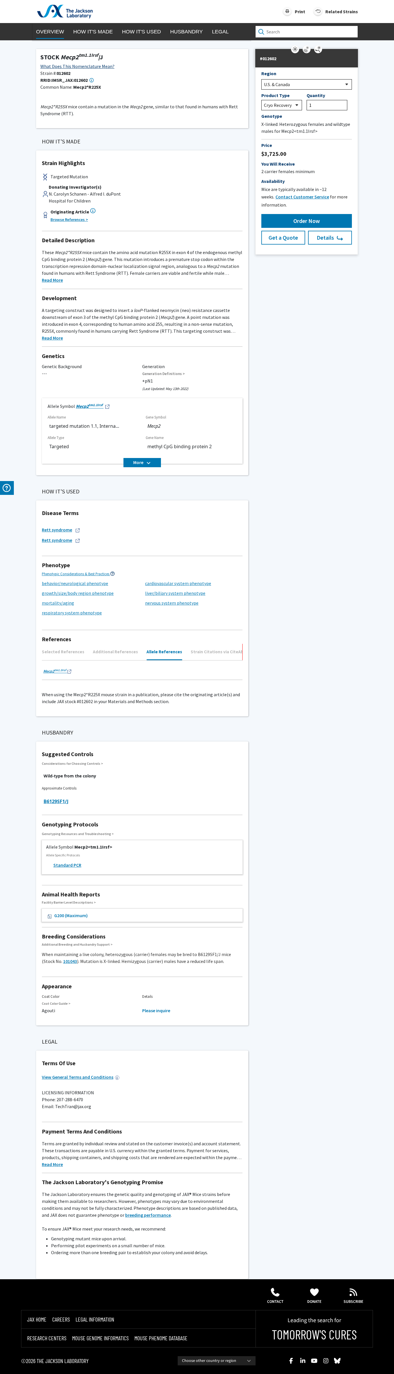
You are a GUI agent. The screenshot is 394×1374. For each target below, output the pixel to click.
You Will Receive (278, 164)
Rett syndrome (57, 530)
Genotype (271, 116)
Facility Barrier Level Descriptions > (69, 902)
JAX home (36, 1319)
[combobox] (217, 1360)
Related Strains (341, 11)
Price (266, 145)
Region (268, 73)
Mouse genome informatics (100, 1338)
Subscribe (353, 1302)
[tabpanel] (142, 672)
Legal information (95, 1319)
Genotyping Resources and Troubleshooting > (78, 834)
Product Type (275, 95)
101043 (70, 961)
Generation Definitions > (163, 373)
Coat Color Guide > (56, 1003)
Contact (275, 1302)
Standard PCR (67, 865)
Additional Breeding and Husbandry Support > (77, 944)
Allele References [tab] (164, 651)
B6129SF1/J (56, 801)
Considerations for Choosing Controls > (72, 763)
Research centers (46, 1338)
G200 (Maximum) (71, 915)
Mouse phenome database (160, 1338)
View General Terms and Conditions (77, 1077)
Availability (273, 181)
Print (300, 11)
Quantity (316, 95)
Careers (61, 1319)
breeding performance (148, 1215)
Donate (314, 1302)
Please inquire (156, 1010)
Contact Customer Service (302, 197)
